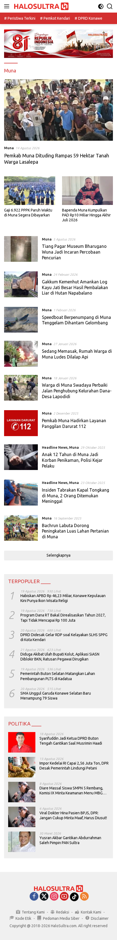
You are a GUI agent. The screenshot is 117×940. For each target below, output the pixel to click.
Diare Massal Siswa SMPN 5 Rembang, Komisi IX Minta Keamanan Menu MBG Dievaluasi (71, 790)
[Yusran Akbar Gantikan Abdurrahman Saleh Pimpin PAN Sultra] (21, 842)
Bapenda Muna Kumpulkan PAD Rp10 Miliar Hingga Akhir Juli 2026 (86, 215)
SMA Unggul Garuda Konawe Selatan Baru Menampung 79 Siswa (55, 695)
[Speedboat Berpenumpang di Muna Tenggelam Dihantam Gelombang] (21, 320)
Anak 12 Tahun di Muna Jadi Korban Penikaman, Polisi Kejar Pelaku (72, 460)
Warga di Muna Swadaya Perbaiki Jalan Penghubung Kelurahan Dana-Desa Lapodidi (77, 391)
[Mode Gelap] (101, 6)
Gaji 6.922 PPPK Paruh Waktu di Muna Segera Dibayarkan (28, 212)
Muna (9, 148)
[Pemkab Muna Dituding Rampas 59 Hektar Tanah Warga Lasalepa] (58, 110)
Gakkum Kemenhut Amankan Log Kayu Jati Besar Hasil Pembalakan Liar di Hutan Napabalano (75, 287)
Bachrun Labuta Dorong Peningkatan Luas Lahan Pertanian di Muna (75, 531)
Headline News (54, 447)
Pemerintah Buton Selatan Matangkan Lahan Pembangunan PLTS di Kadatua (57, 676)
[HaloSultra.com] (41, 6)
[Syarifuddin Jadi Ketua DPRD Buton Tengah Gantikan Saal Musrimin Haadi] (21, 742)
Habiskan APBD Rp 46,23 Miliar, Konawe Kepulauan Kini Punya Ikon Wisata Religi (63, 598)
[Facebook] (34, 896)
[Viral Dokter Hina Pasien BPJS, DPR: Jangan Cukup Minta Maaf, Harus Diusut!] (21, 817)
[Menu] (7, 6)
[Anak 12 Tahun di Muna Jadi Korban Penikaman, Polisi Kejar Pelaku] (21, 458)
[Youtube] (64, 896)
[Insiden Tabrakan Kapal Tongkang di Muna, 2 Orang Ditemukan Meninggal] (21, 493)
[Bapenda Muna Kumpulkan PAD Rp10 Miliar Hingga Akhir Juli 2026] (87, 190)
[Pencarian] (110, 6)
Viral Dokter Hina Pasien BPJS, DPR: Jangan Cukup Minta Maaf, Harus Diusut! (73, 815)
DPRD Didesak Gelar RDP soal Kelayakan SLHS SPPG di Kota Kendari (63, 637)
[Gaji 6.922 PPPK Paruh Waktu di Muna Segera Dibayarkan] (29, 190)
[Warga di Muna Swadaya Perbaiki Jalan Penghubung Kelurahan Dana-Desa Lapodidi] (21, 388)
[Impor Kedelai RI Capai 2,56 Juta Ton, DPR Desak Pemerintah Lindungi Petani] (21, 767)
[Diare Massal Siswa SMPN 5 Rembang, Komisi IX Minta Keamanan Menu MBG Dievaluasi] (21, 792)
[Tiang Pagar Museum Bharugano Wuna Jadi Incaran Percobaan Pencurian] (21, 249)
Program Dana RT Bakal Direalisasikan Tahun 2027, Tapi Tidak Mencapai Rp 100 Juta (63, 617)
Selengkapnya (58, 555)
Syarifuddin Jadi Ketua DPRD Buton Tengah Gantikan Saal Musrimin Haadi (70, 740)
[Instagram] (54, 896)
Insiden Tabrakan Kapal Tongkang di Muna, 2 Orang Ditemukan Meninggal (75, 495)
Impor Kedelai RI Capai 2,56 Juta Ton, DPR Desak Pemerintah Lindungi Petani (74, 765)
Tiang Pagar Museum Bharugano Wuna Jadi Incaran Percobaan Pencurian (74, 252)
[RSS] (84, 896)
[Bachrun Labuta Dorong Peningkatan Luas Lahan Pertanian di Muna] (21, 528)
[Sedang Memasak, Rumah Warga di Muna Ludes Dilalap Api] (21, 353)
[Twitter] (44, 896)
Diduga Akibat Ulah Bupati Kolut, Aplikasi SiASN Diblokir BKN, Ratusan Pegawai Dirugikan (59, 656)
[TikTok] (74, 896)
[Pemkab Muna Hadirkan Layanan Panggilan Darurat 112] (21, 423)
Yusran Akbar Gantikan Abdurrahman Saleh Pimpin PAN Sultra (70, 840)
